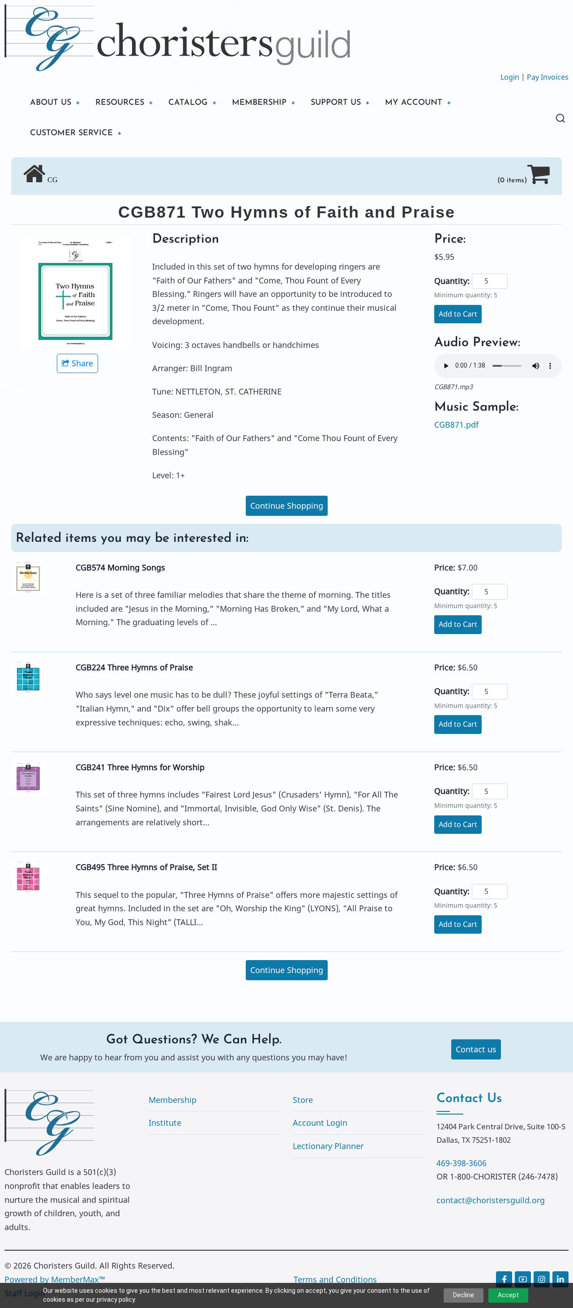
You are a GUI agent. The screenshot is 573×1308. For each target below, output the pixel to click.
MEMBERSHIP (259, 103)
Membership (173, 1099)
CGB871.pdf (456, 424)
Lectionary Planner (328, 1146)
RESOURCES (119, 103)
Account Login (320, 1122)
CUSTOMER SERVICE (71, 133)
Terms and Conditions (335, 1279)
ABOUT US (50, 103)
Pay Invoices (548, 77)
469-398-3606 (461, 1163)
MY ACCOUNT (413, 103)
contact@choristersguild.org (490, 1200)
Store (303, 1099)
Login (509, 77)
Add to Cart (458, 314)
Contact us (476, 1049)
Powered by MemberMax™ (54, 1279)
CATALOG (188, 103)
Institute (165, 1122)
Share (82, 363)
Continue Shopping (286, 505)
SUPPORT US (336, 103)
